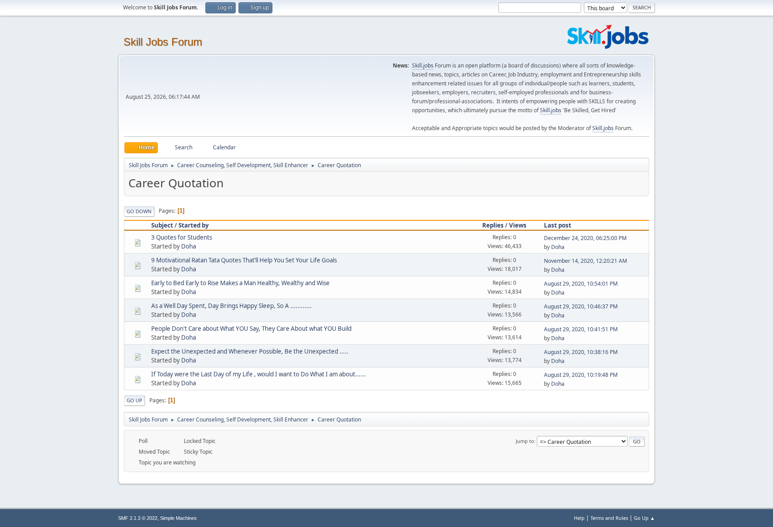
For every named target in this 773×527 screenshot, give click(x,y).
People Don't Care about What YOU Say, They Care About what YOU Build (251, 329)
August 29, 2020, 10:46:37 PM (581, 306)
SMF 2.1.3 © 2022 (137, 518)
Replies (493, 225)
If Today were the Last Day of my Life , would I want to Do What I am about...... (258, 374)
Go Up (134, 400)
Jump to (525, 441)
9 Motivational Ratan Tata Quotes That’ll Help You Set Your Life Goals (244, 260)
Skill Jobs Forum (162, 42)
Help (579, 517)
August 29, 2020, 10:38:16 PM (581, 352)
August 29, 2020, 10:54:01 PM (581, 283)
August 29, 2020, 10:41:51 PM (581, 329)
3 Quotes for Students (181, 237)
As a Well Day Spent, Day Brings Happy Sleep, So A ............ (231, 306)
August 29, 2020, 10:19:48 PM (581, 375)
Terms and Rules (609, 517)
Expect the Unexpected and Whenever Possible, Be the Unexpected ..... (249, 351)
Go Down (139, 211)
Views (518, 225)
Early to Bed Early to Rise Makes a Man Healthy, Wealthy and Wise (240, 283)
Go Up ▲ (644, 517)
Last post (557, 225)
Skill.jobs (422, 65)
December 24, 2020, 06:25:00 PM (585, 238)
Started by (193, 225)
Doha (188, 246)
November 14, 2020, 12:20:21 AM (585, 261)
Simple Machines (178, 518)
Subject (162, 225)
